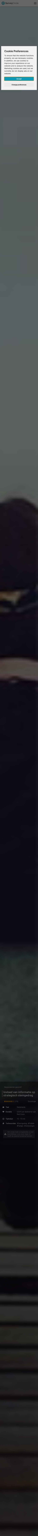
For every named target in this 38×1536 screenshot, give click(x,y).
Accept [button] (19, 79)
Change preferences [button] (19, 85)
